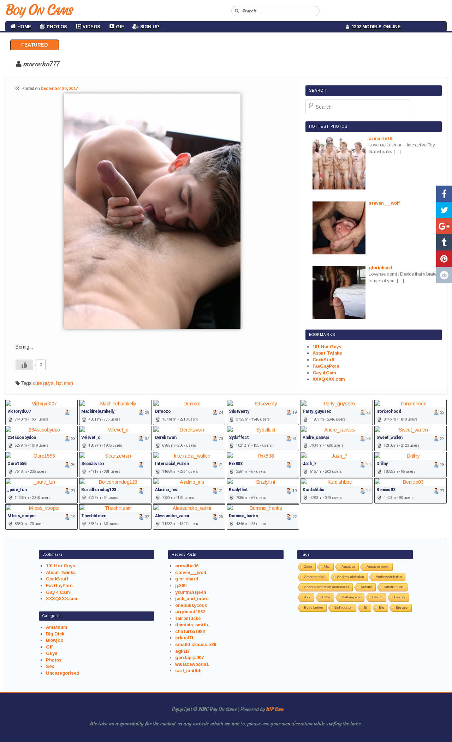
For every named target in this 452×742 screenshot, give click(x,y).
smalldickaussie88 (195, 644)
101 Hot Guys (327, 346)
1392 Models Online (375, 26)
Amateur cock (378, 566)
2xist (308, 566)
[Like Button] (24, 365)
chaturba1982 (189, 631)
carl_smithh (188, 670)
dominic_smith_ (192, 624)
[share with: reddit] (444, 275)
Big (381, 607)
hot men (64, 383)
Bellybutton (343, 607)
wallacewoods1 (192, 664)
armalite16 (186, 565)
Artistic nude (393, 587)
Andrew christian (350, 577)
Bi (365, 607)
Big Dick (55, 634)
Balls (326, 597)
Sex (50, 666)
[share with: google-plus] (444, 226)
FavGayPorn (326, 366)
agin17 (182, 651)
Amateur (348, 566)
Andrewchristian (389, 577)
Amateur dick (314, 577)
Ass (307, 597)
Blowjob (54, 640)
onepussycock (191, 605)
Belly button (313, 607)
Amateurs (57, 627)
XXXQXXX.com (329, 379)
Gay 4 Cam (324, 372)
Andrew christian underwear (326, 587)
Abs (326, 566)
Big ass (402, 607)
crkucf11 (184, 637)
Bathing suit (351, 597)
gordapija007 (189, 657)
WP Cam (274, 709)
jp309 (180, 585)
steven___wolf (190, 572)
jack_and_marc (192, 598)
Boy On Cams (39, 10)
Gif (49, 647)
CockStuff (323, 359)
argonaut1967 (190, 611)
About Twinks (327, 353)
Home (23, 26)
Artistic (366, 587)
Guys (51, 653)
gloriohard (186, 578)
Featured (34, 45)
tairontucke (188, 618)
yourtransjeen (190, 592)
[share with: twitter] (444, 210)
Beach (377, 597)
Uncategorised (62, 673)
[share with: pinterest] (444, 259)
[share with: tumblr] (444, 242)
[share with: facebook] (444, 194)
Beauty (399, 597)
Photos (53, 660)
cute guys (43, 383)
